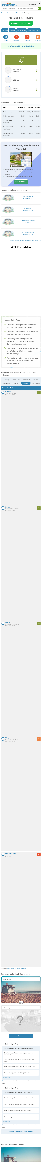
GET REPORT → (21, 182)
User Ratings (36, 383)
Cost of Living (16, 379)
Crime (16, 383)
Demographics (21, 30)
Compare (21, 1036)
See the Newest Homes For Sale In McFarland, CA (25, 240)
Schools (35, 379)
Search (3, 13)
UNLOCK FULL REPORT (22, 23)
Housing (26, 383)
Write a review (6, 1081)
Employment (26, 379)
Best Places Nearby (34, 30)
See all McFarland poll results (21, 1132)
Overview (5, 30)
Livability (32, 4)
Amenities (7, 383)
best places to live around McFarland (16, 968)
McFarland (19, 13)
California (10, 13)
